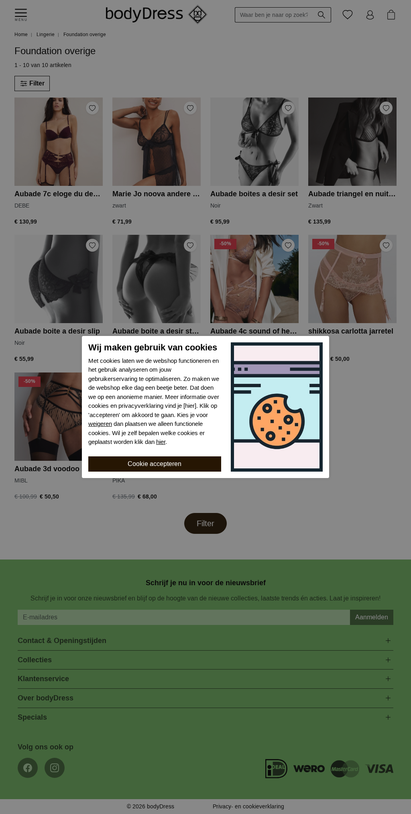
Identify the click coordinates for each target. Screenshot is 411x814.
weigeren (100, 424)
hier (160, 442)
